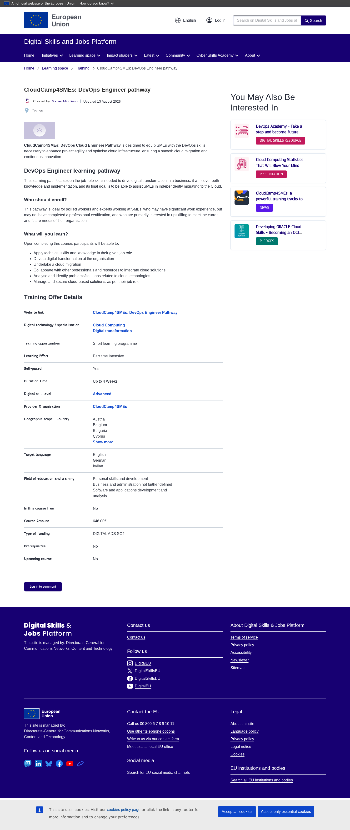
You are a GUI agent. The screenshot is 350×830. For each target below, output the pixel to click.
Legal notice (240, 747)
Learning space (82, 55)
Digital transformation (112, 331)
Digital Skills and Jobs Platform (48, 629)
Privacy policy (242, 645)
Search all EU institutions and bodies (261, 780)
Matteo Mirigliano (65, 101)
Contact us (136, 637)
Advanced (102, 394)
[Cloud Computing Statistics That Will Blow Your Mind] (242, 170)
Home (29, 55)
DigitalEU (143, 663)
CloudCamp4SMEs (110, 407)
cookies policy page (123, 810)
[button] (185, 20)
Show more (103, 442)
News (264, 207)
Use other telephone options (151, 731)
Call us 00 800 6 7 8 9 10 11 (150, 724)
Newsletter (239, 660)
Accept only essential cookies (286, 812)
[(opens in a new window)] (52, 20)
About (250, 55)
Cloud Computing (109, 325)
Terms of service (244, 637)
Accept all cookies (237, 812)
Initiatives (50, 55)
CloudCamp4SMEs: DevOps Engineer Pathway (135, 312)
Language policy (244, 731)
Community (175, 55)
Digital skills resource (280, 140)
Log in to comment (43, 587)
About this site (242, 724)
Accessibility (241, 652)
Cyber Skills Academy (215, 55)
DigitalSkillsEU (147, 671)
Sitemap (237, 668)
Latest (149, 55)
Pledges (267, 241)
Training (83, 68)
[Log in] (216, 20)
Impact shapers (120, 55)
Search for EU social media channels (158, 772)
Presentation (271, 174)
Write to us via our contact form (153, 739)
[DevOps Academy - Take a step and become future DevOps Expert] (242, 137)
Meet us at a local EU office (150, 747)
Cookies (237, 754)
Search (316, 21)
